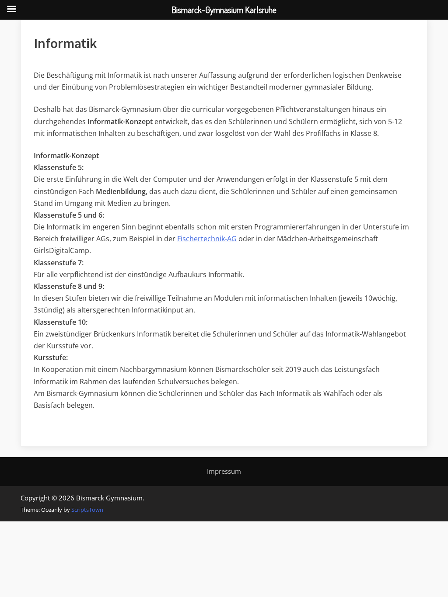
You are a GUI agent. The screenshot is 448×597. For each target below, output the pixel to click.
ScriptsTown (87, 510)
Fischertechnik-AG (207, 238)
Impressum (224, 471)
